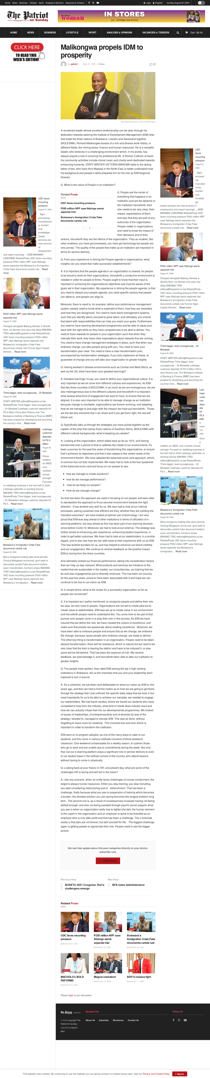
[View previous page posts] (84, 228)
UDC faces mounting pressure (44, 202)
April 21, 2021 (89, 63)
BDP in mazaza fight (139, 977)
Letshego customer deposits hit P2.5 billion (47, 437)
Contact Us (133, 1020)
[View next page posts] (89, 228)
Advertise (104, 1020)
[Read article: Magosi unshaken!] (108, 963)
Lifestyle (33, 2)
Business (23, 2)
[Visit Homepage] (28, 16)
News (14, 2)
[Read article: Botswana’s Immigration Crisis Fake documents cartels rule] (141, 922)
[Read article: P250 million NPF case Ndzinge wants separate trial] (108, 922)
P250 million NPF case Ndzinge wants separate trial (82, 210)
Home (7, 2)
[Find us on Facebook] (89, 3)
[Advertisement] (182, 92)
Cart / (196, 32)
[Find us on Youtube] (98, 3)
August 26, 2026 (136, 947)
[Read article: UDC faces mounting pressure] (75, 922)
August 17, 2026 (136, 981)
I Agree (180, 1073)
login (70, 995)
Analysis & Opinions (54, 2)
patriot (74, 63)
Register (159, 2)
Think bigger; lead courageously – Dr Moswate (27, 392)
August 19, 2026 (103, 981)
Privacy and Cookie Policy (156, 1073)
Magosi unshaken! (105, 977)
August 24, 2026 (70, 985)
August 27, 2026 (70, 943)
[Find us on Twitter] (93, 3)
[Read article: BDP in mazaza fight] (141, 963)
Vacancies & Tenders (74, 2)
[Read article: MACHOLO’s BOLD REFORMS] (75, 963)
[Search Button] (178, 32)
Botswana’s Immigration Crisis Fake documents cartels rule (81, 218)
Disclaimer (118, 1020)
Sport (41, 2)
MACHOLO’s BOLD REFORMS (72, 978)
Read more (20, 351)
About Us (90, 1020)
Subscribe (110, 860)
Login (148, 2)
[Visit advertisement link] (131, 16)
